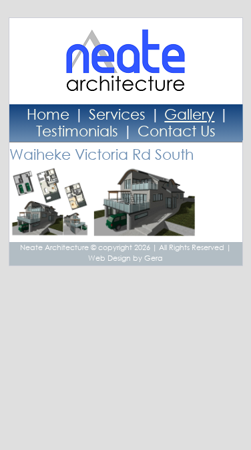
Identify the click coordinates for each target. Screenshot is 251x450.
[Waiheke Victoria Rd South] (51, 231)
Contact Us (177, 130)
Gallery (189, 114)
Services (117, 114)
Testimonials (77, 130)
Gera (153, 258)
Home (48, 114)
